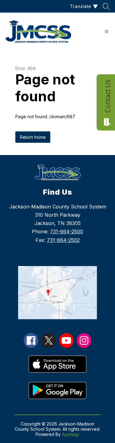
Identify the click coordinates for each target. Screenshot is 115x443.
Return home (33, 137)
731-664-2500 (66, 231)
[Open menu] (106, 31)
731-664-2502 (63, 240)
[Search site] (106, 6)
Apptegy (70, 434)
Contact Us (107, 96)
